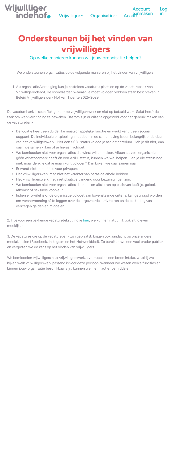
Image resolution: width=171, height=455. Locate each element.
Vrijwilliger (69, 15)
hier (86, 220)
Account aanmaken (143, 11)
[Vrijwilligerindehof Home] (28, 11)
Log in (163, 11)
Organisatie (102, 15)
